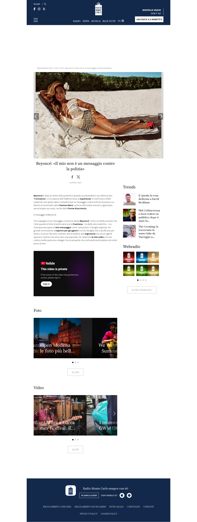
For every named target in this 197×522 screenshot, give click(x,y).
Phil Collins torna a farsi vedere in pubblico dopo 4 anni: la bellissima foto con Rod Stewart (149, 219)
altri (75, 449)
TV (119, 21)
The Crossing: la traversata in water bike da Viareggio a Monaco (148, 233)
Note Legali (116, 506)
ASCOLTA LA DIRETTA (149, 19)
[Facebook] (72, 177)
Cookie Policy (109, 513)
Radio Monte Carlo (45, 68)
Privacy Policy (88, 513)
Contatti (148, 506)
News (85, 21)
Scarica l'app (89, 495)
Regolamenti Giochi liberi (90, 506)
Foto (56, 68)
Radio (76, 21)
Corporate (133, 506)
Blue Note (109, 21)
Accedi (37, 4)
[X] (78, 177)
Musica (96, 21)
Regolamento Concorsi (57, 506)
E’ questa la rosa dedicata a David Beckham (149, 199)
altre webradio (142, 290)
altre (75, 372)
